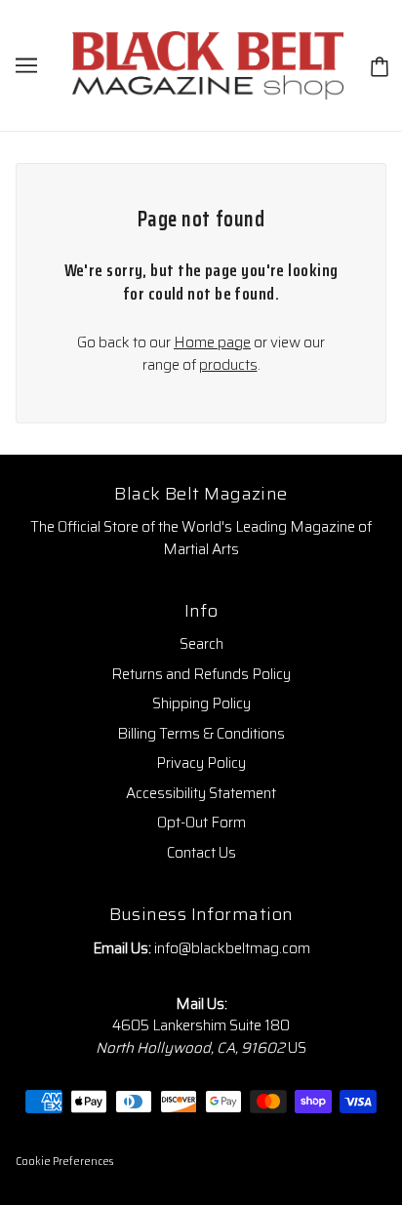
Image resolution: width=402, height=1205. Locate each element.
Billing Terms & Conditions (201, 733)
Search (201, 644)
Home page (212, 342)
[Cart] (379, 66)
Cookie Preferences (64, 1161)
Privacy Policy (201, 763)
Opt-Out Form (201, 822)
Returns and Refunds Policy (201, 674)
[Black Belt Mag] (207, 64)
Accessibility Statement (201, 793)
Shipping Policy (201, 703)
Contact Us (201, 852)
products (228, 365)
